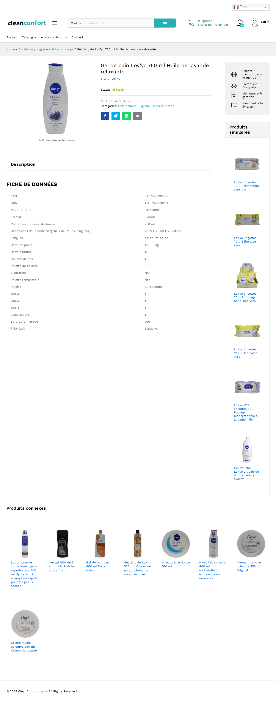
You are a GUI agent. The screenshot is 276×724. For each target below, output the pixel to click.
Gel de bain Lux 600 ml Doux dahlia (98, 566)
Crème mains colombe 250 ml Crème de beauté (24, 646)
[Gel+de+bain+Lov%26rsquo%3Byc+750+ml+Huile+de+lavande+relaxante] (115, 116)
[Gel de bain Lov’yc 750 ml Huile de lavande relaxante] (105, 116)
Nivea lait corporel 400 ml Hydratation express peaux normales (212, 570)
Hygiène (144, 106)
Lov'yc (115, 78)
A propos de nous (54, 37)
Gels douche (127, 106)
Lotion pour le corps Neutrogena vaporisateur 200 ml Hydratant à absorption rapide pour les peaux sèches (24, 574)
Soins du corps (163, 106)
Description (23, 164)
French (244, 7)
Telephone (205, 21)
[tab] (23, 166)
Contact (77, 37)
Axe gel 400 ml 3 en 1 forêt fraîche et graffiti (62, 566)
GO (165, 23)
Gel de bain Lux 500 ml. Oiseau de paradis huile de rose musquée (137, 568)
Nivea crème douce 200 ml (176, 564)
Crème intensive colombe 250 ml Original (249, 566)
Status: (106, 89)
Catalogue (29, 37)
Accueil (11, 37)
